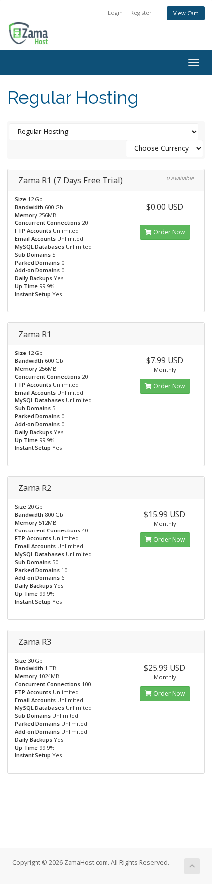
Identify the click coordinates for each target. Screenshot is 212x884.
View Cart (185, 13)
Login (115, 12)
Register (141, 12)
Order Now (168, 232)
